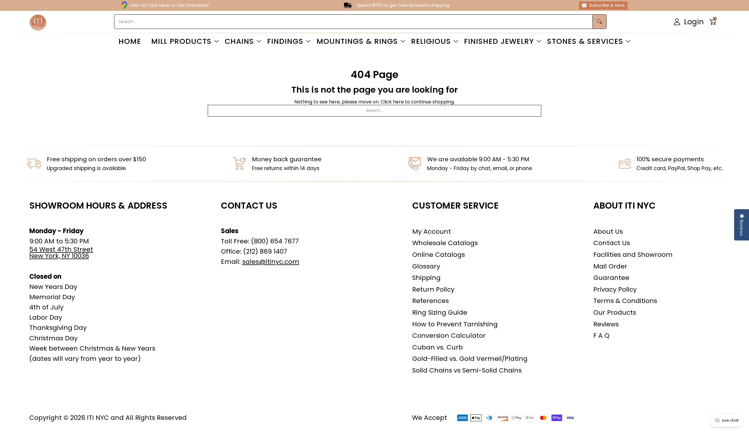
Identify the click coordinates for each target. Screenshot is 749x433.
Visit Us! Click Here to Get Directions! (169, 5)
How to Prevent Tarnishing (455, 324)
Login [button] (694, 21)
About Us (608, 231)
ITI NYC (98, 417)
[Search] (600, 21)
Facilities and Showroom (633, 254)
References (430, 300)
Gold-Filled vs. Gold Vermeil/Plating (470, 358)
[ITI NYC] (38, 22)
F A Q (601, 335)
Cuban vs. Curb (437, 347)
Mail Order (610, 266)
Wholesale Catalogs (445, 242)
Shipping (426, 277)
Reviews (606, 324)
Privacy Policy (615, 289)
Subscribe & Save (607, 5)
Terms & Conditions (625, 300)
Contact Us (611, 242)
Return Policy (433, 289)
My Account (431, 231)
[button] (715, 22)
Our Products (614, 312)
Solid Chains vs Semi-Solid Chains (467, 370)
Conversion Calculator (449, 335)
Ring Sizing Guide (439, 312)
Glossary (426, 266)
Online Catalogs (438, 254)
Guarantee (611, 277)
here (398, 101)
